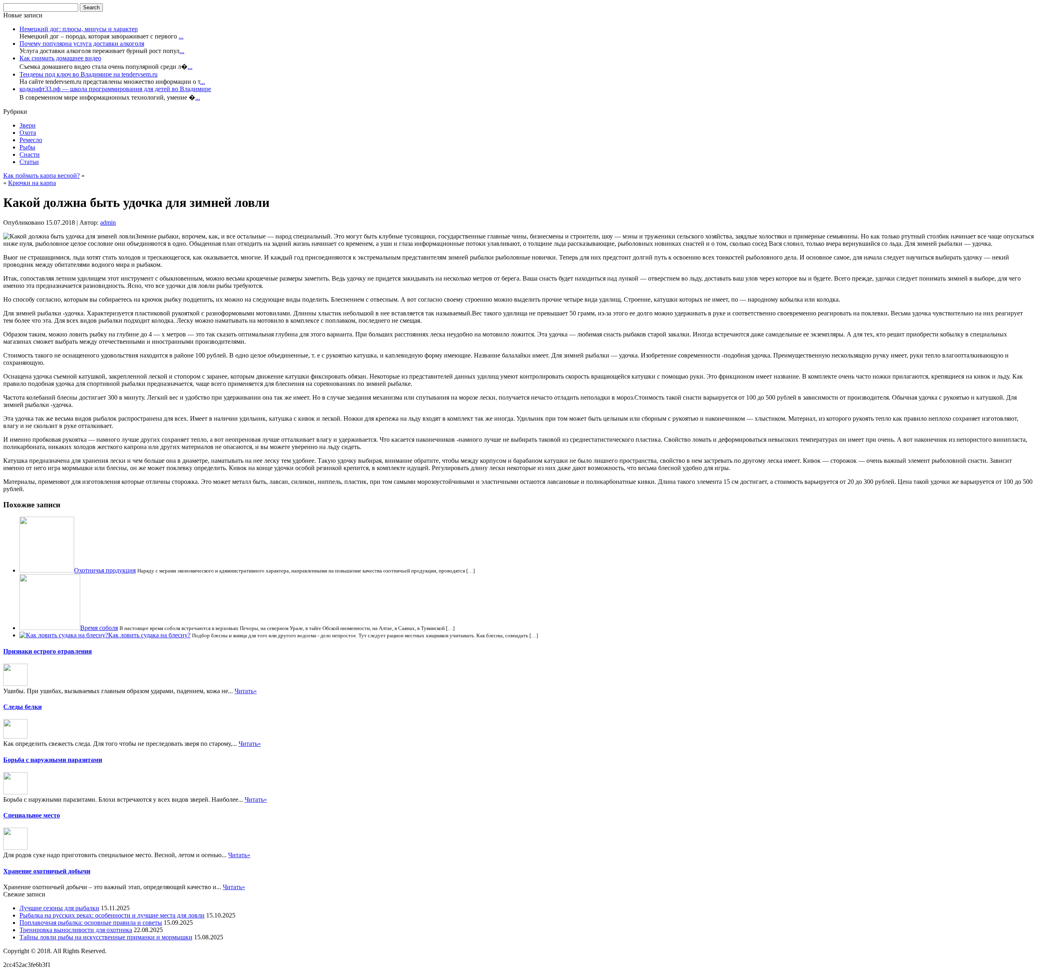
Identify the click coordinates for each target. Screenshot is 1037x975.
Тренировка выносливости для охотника (75, 929)
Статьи (29, 161)
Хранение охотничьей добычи (46, 871)
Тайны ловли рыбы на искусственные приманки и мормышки (105, 937)
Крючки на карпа (32, 182)
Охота (27, 132)
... (181, 36)
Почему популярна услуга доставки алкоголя (81, 43)
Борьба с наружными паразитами (52, 759)
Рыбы (27, 147)
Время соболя (99, 627)
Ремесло (30, 139)
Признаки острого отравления (47, 651)
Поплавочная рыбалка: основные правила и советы (90, 922)
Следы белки (22, 706)
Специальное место (31, 815)
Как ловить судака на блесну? (149, 635)
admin (108, 222)
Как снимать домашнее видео (60, 58)
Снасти (29, 154)
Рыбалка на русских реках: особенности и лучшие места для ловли (112, 915)
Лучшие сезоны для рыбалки (59, 908)
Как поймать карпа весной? (41, 175)
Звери (27, 125)
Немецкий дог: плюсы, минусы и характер (78, 29)
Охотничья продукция (105, 570)
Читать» (246, 691)
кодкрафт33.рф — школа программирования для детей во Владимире (115, 88)
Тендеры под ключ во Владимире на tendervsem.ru (88, 74)
